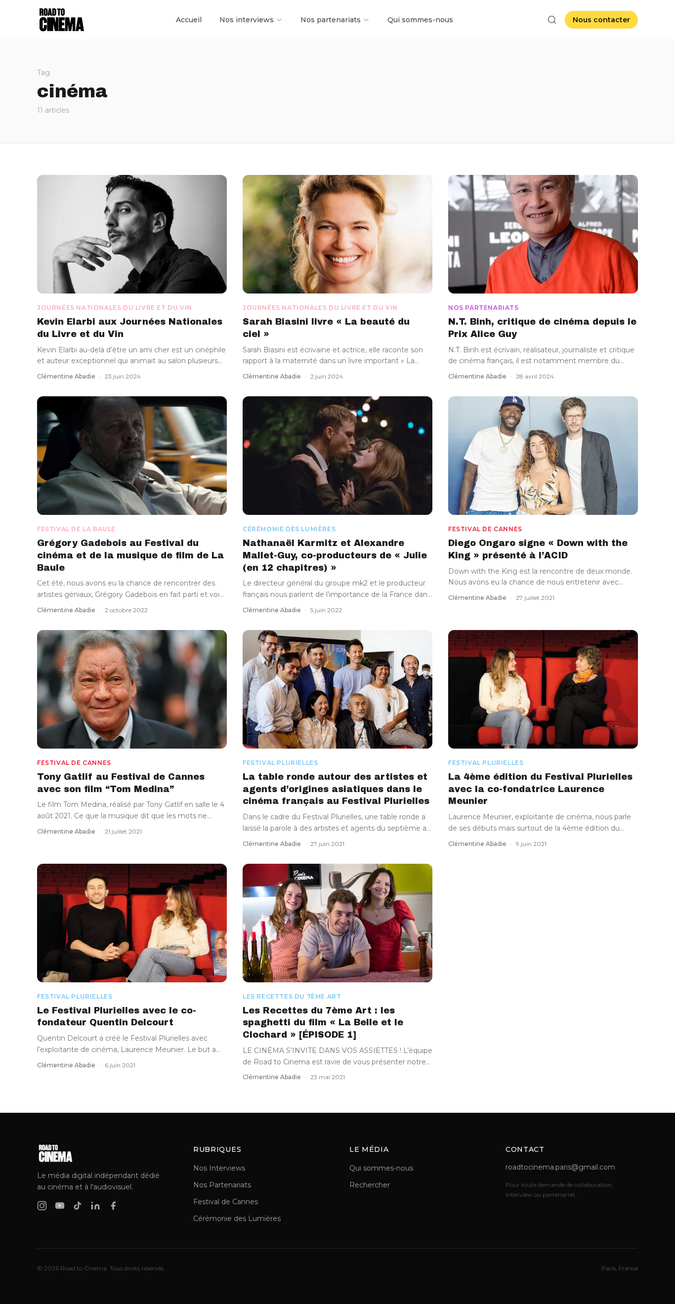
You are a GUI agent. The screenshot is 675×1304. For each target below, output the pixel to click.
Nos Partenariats (222, 1184)
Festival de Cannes (225, 1201)
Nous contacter (601, 19)
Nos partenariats (330, 19)
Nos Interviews (219, 1168)
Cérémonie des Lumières (237, 1218)
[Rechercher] (552, 20)
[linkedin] (95, 1206)
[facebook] (113, 1206)
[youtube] (60, 1206)
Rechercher (369, 1184)
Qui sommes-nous (420, 19)
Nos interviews (246, 19)
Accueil (189, 19)
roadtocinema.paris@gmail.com (560, 1167)
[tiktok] (78, 1206)
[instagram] (42, 1206)
